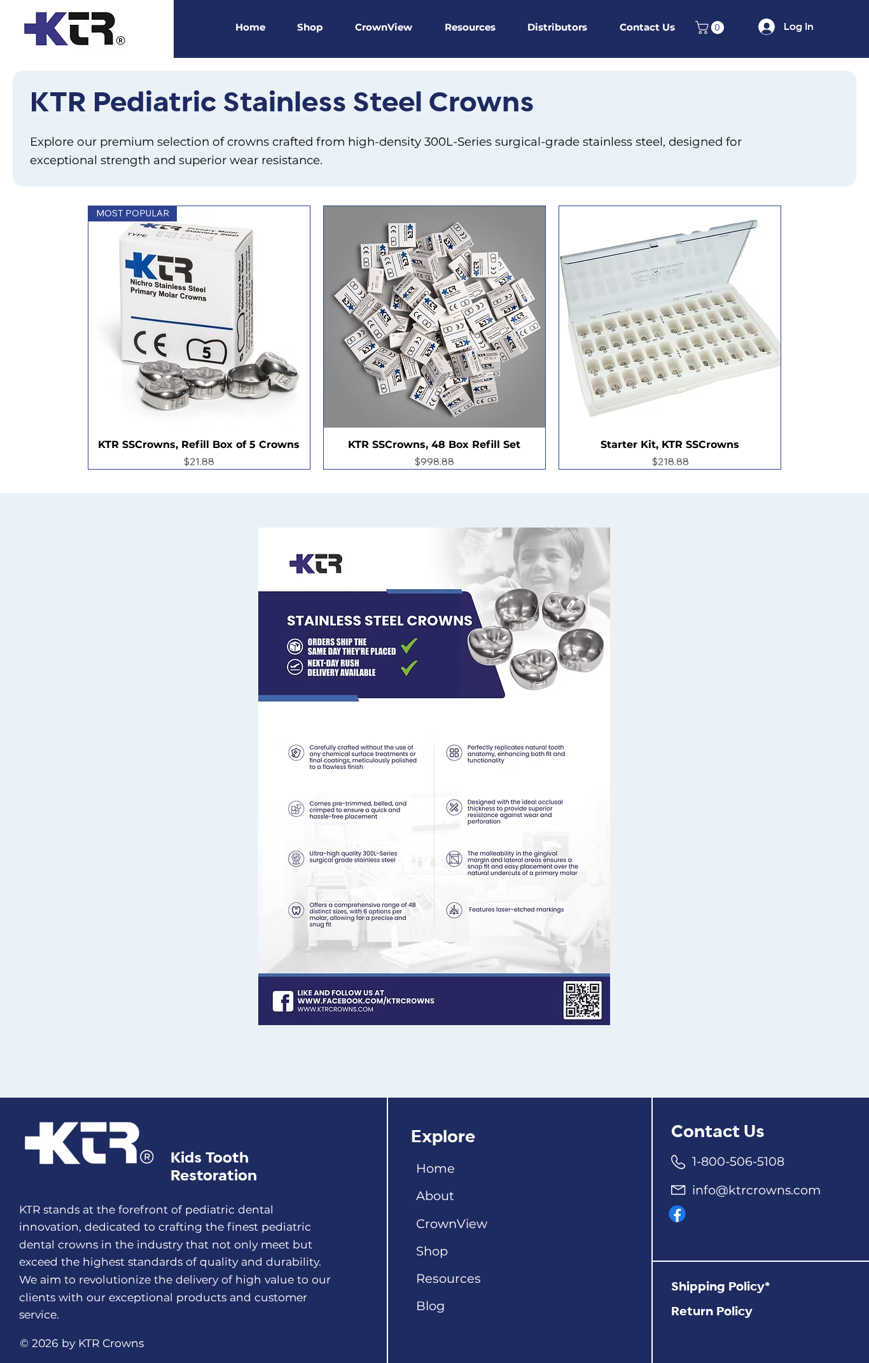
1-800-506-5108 (738, 1161)
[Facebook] (677, 1214)
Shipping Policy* (720, 1287)
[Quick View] (434, 317)
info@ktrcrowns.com (756, 1190)
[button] (711, 27)
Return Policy (712, 1312)
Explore (443, 1137)
